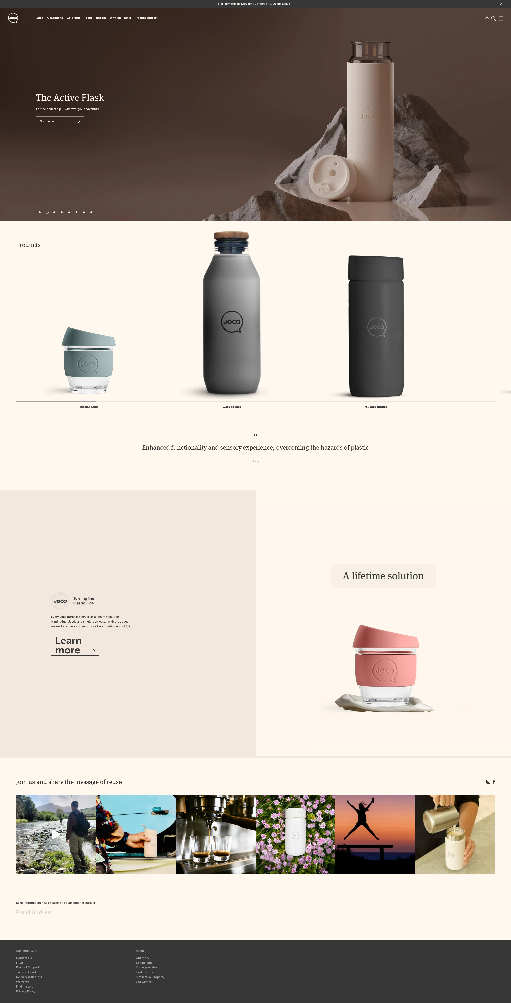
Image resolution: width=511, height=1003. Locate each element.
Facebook (494, 782)
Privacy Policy (25, 991)
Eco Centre (143, 981)
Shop (39, 17)
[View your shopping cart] (501, 17)
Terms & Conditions (30, 972)
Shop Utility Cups (52, 121)
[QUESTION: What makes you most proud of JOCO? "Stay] (375, 834)
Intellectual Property (150, 977)
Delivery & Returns (29, 977)
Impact (101, 17)
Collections (55, 17)
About (88, 17)
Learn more (68, 646)
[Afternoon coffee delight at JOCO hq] (216, 834)
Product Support (146, 17)
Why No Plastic (120, 17)
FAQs (19, 962)
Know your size (146, 967)
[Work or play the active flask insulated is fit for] (136, 834)
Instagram (488, 782)
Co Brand (73, 17)
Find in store (24, 986)
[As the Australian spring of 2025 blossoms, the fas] (295, 834)
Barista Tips (144, 962)
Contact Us (24, 958)
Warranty (22, 981)
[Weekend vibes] (56, 834)
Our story (142, 958)
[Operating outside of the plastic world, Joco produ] (455, 834)
